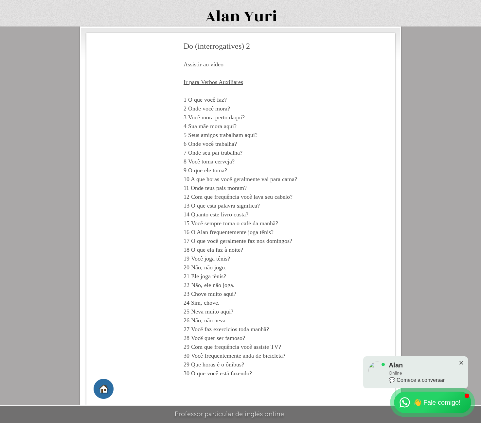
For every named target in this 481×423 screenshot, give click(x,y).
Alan (222, 16)
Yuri (260, 16)
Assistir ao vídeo (203, 64)
